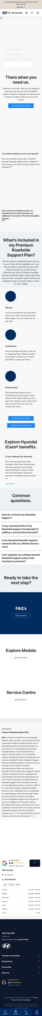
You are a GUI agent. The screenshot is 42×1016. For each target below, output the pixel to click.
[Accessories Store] (26, 13)
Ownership (6, 967)
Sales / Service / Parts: (15, 939)
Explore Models (21, 658)
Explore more (21, 616)
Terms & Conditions (24, 1000)
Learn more (10, 483)
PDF (14, 813)
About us (5, 973)
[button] (21, 516)
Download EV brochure (21, 425)
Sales (5, 884)
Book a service (21, 700)
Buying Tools (7, 961)
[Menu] (37, 12)
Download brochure (21, 106)
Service (11, 884)
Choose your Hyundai (11, 956)
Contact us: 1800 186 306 (19, 64)
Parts (17, 884)
